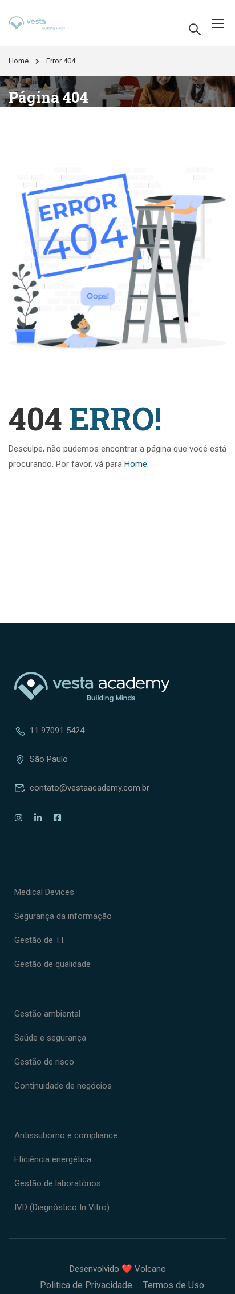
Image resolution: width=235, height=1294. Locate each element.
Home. (136, 464)
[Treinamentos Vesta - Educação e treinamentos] (45, 23)
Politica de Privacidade (86, 1285)
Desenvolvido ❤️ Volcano (118, 1269)
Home (19, 61)
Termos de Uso (173, 1285)
